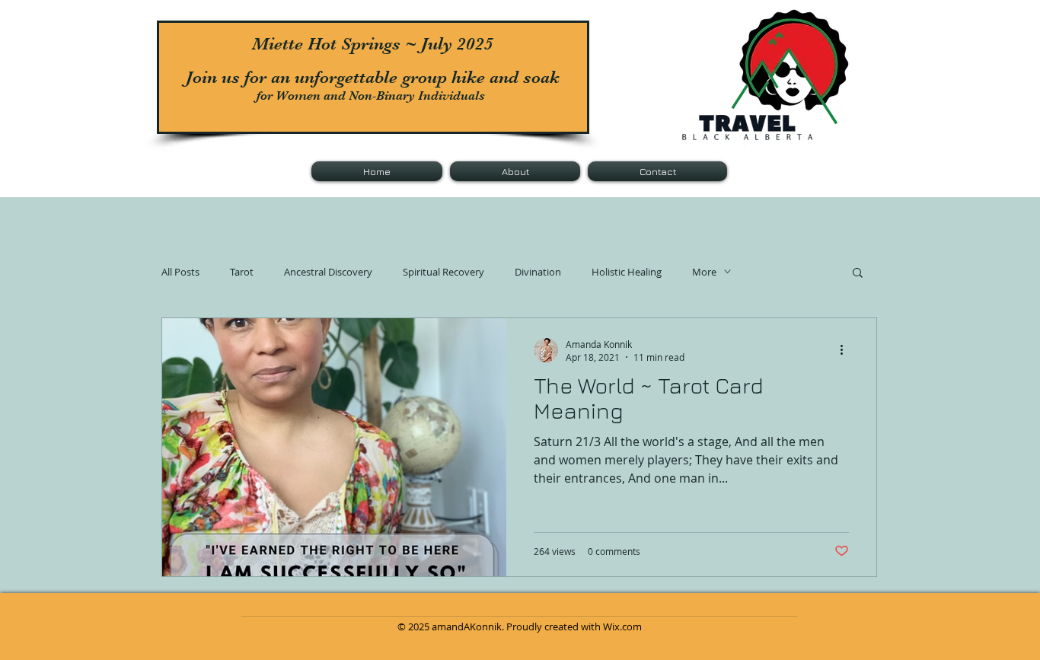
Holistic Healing (627, 272)
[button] (857, 274)
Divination (538, 272)
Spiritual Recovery (443, 272)
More (704, 272)
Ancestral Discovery (328, 272)
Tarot (242, 272)
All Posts (180, 272)
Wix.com (622, 626)
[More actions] (846, 350)
